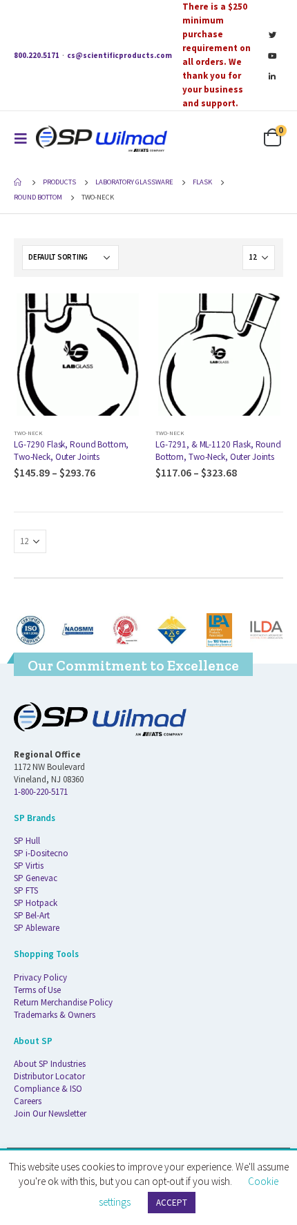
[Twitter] (272, 34)
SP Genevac (35, 878)
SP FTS (26, 890)
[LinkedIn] (272, 76)
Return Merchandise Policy (63, 1002)
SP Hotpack (35, 903)
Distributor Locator (49, 1076)
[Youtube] (272, 55)
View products (118, 313)
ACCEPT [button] (171, 1202)
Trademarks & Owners (54, 1015)
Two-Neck (28, 432)
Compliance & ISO (48, 1088)
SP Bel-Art (32, 915)
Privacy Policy (40, 977)
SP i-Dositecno (41, 853)
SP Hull (27, 841)
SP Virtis (29, 865)
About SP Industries (50, 1064)
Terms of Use (37, 990)
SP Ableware (36, 928)
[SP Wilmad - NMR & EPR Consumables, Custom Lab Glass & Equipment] (101, 138)
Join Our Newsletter (50, 1113)
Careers (27, 1101)
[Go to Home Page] (18, 182)
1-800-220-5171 (41, 792)
